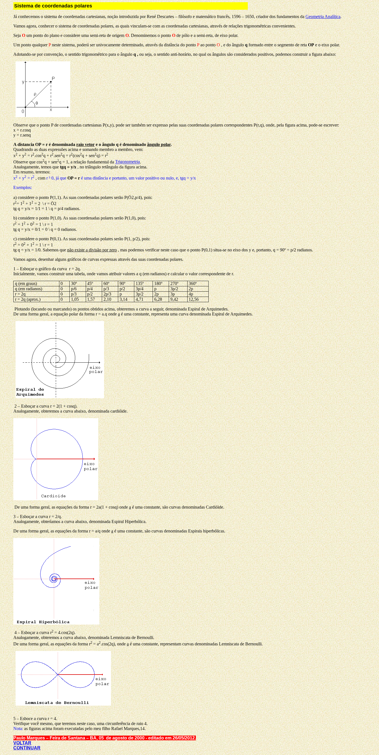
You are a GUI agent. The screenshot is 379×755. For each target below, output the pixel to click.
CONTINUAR (27, 748)
